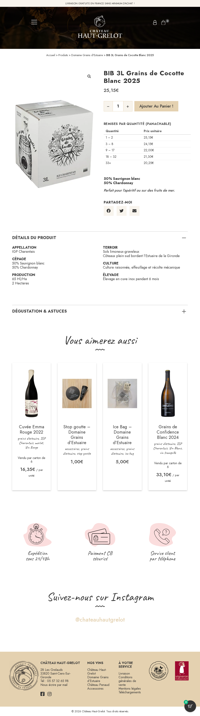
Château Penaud (98, 685)
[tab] (100, 237)
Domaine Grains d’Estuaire (98, 679)
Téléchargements (130, 692)
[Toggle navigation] (36, 22)
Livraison (124, 673)
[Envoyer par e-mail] (134, 211)
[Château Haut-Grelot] (100, 26)
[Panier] (163, 22)
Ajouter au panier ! (156, 106)
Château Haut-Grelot (96, 672)
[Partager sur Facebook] (109, 211)
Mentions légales (130, 688)
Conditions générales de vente (127, 681)
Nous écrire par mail (53, 685)
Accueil (50, 55)
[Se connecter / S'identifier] (155, 22)
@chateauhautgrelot (100, 619)
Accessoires (95, 688)
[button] (89, 76)
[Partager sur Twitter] (122, 211)
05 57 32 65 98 (58, 681)
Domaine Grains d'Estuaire (87, 55)
